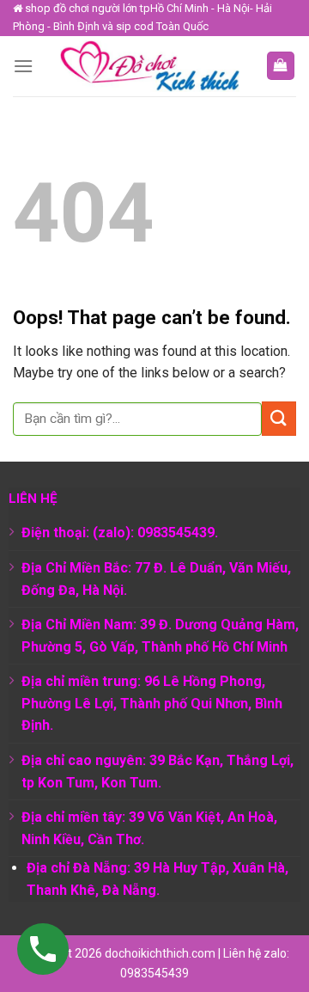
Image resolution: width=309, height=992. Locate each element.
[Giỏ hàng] (281, 66)
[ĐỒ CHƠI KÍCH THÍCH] (149, 66)
